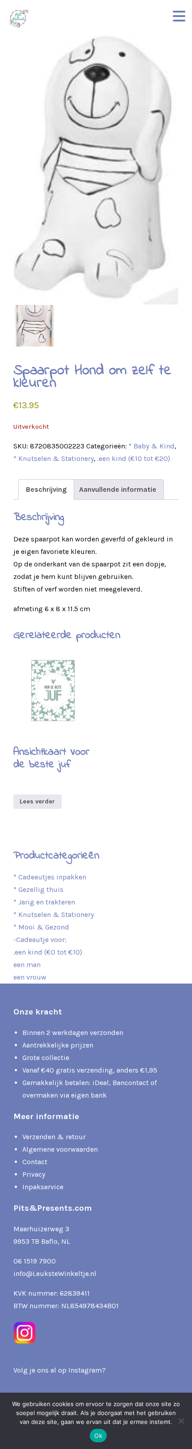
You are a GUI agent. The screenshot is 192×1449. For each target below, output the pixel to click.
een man (27, 964)
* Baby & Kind (152, 446)
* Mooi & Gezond (41, 927)
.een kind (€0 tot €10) (47, 952)
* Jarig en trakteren (44, 902)
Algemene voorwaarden (60, 1149)
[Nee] (180, 1420)
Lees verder (37, 801)
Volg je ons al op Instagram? (59, 1370)
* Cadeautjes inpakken (49, 877)
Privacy (33, 1174)
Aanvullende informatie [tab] (117, 489)
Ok (98, 1435)
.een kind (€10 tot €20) (133, 458)
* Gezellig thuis (38, 889)
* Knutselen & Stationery (53, 458)
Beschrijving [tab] (46, 489)
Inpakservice (42, 1187)
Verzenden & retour (54, 1136)
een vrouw (29, 977)
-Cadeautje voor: (40, 939)
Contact (34, 1162)
